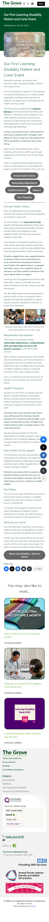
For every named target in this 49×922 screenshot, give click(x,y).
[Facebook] (6, 568)
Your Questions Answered (14, 787)
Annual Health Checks (24, 175)
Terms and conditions (12, 758)
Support (37, 190)
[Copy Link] (29, 568)
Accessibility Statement (13, 770)
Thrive (33, 906)
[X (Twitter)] (12, 568)
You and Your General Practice (16, 791)
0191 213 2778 (15, 836)
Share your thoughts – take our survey (24, 555)
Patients (7, 776)
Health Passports (17, 190)
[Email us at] (32, 4)
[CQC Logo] (13, 802)
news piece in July (32, 222)
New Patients (9, 779)
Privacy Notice (9, 762)
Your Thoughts (24, 197)
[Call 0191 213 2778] (28, 4)
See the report (13, 824)
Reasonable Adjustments (24, 183)
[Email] (23, 568)
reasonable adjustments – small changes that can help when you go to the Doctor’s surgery (24, 345)
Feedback (7, 783)
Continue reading (12, 642)
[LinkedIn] (17, 568)
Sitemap (6, 766)
